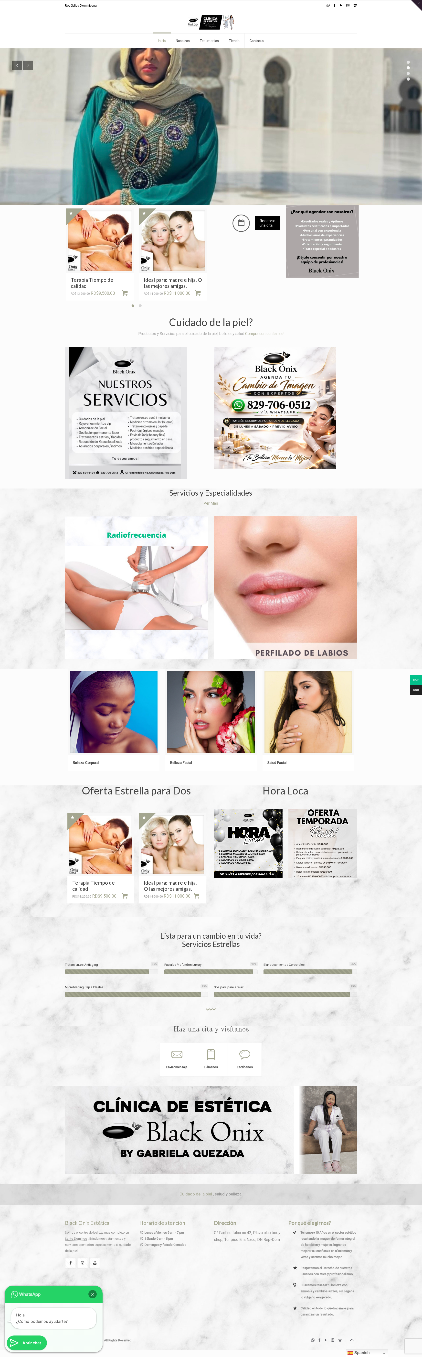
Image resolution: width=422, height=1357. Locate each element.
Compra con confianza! (264, 334)
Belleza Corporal (86, 762)
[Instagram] (347, 5)
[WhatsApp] (328, 5)
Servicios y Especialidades (211, 492)
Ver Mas (211, 503)
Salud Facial (276, 762)
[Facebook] (334, 5)
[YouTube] (341, 5)
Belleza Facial (181, 762)
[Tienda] (354, 5)
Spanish (361, 1353)
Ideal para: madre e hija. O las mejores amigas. (173, 283)
